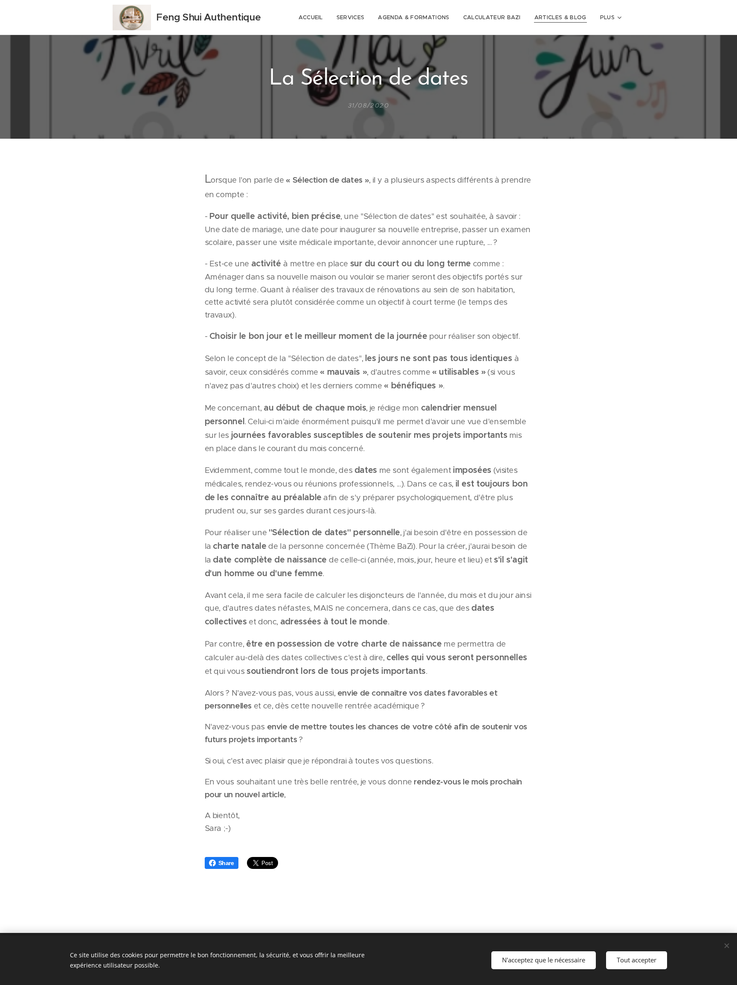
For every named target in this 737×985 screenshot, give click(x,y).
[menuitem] (313, 17)
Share (226, 863)
